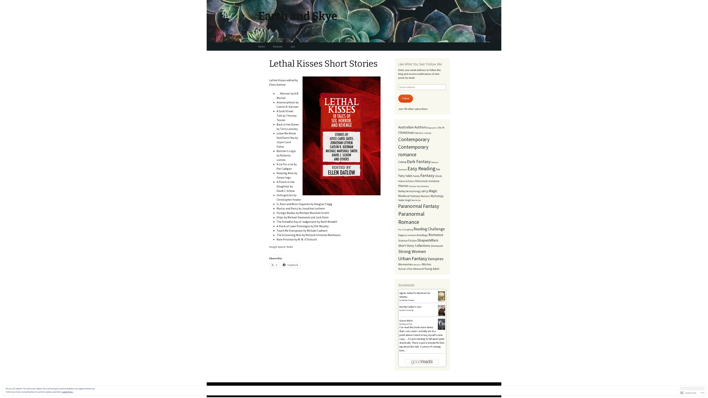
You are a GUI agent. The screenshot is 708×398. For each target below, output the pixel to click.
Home (261, 46)
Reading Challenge (429, 228)
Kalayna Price (407, 324)
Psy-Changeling (405, 229)
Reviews (278, 46)
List (293, 46)
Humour (412, 186)
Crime (402, 162)
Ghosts (438, 176)
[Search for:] (447, 46)
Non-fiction (416, 200)
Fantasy (427, 175)
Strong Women (412, 251)
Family (416, 176)
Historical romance (427, 181)
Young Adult (432, 268)
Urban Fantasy (412, 258)
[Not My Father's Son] (441, 310)
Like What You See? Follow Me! (420, 64)
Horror (403, 186)
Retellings (422, 235)
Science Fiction (407, 240)
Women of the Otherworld (411, 268)
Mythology (437, 196)
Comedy (427, 133)
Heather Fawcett (408, 300)
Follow (405, 98)
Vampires (435, 258)
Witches (426, 264)
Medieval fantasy (409, 196)
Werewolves (405, 264)
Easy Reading (421, 168)
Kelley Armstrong (409, 191)
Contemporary (414, 139)
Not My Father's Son (410, 306)
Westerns (417, 264)
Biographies (432, 128)
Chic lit (441, 127)
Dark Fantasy (419, 161)
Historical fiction (406, 181)
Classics (418, 133)
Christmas (406, 132)
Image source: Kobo (281, 247)
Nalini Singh (404, 200)
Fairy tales (405, 176)
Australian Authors (412, 127)
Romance (435, 234)
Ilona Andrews (423, 186)
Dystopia (402, 169)
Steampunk (437, 245)
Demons (434, 162)
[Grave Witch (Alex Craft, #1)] (441, 324)
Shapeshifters (427, 240)
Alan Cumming (407, 310)
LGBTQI (424, 191)
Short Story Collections (414, 245)
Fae (438, 169)
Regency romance (407, 235)
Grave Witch (406, 320)
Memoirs (425, 196)
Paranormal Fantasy (418, 206)
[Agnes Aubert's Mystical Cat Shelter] (441, 296)
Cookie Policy (67, 391)
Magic (433, 191)
